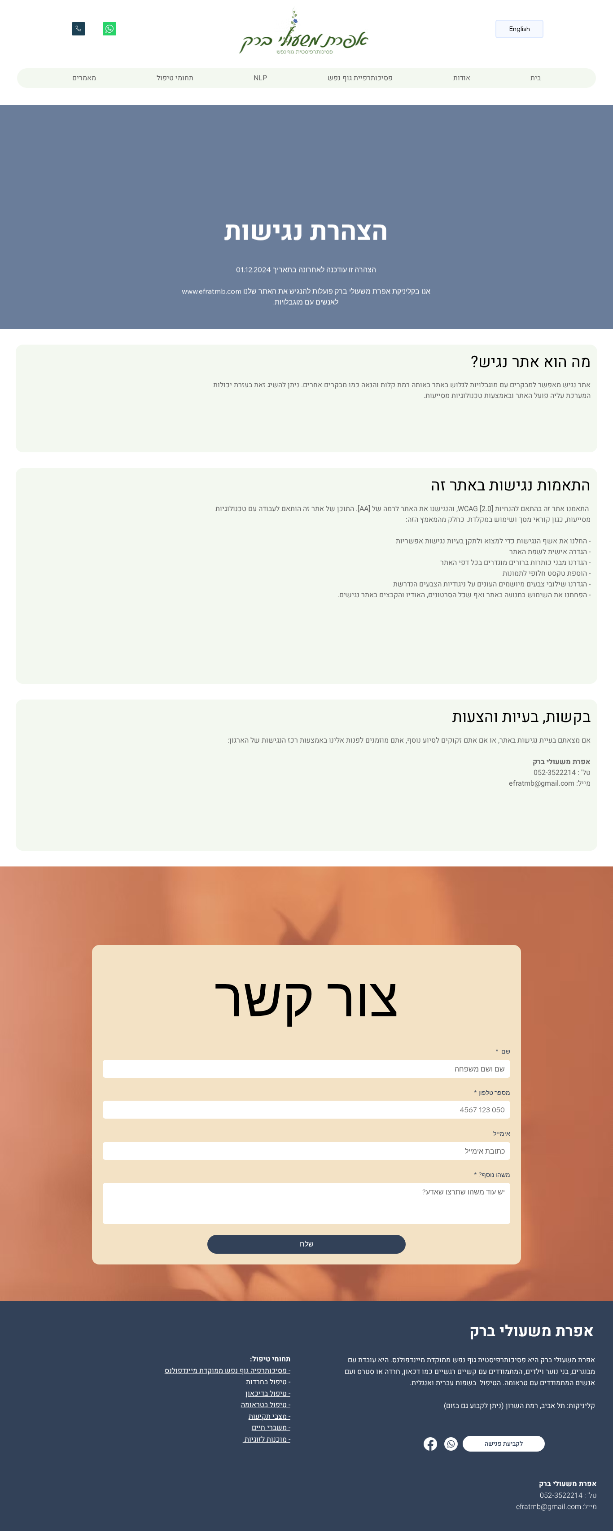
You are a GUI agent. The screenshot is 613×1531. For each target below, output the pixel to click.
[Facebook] (430, 1444)
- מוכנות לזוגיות (266, 1439)
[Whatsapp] (109, 28)
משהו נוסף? (492, 1175)
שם (503, 1051)
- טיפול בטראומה (265, 1405)
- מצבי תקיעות (269, 1416)
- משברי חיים (271, 1427)
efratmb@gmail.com (541, 783)
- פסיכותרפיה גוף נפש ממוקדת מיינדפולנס (227, 1370)
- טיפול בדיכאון (267, 1393)
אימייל (501, 1133)
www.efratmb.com (211, 291)
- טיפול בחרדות (268, 1382)
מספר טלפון (492, 1093)
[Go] (78, 28)
